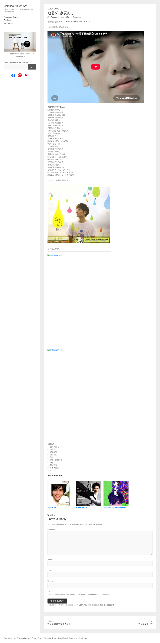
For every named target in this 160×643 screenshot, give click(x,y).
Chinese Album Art (15, 6)
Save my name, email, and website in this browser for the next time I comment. (79, 594)
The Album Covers (11, 17)
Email (50, 570)
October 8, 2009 (57, 17)
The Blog (7, 20)
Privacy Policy (37, 638)
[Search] (32, 67)
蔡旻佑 (52, 515)
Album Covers (54, 8)
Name (50, 559)
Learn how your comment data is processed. (96, 605)
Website (51, 581)
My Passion (8, 23)
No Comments (75, 17)
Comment (52, 529)
